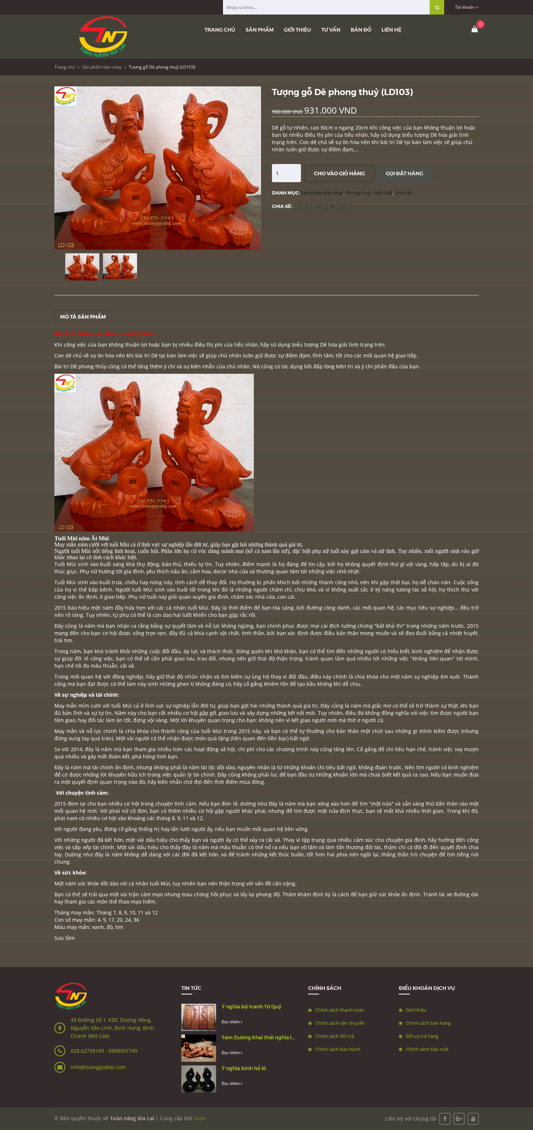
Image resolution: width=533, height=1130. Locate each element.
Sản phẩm (259, 29)
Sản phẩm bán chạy (101, 67)
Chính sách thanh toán (339, 1010)
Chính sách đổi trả (334, 1036)
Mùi (203, 607)
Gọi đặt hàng (404, 173)
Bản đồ (361, 29)
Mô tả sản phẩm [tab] (83, 316)
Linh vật (403, 192)
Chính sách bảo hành (337, 1049)
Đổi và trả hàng (422, 1036)
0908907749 (122, 1050)
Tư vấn (330, 29)
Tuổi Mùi (66, 564)
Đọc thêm (231, 1022)
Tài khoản (465, 7)
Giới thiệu (297, 29)
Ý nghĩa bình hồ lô (244, 1068)
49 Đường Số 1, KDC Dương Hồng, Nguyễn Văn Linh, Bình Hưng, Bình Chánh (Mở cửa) (112, 1027)
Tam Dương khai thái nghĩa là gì (261, 1037)
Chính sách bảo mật (427, 1049)
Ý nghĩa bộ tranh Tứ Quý (251, 1006)
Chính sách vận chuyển (340, 1023)
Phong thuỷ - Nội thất (369, 192)
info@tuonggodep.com (98, 1067)
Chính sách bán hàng (428, 1023)
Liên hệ (391, 29)
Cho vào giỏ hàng (339, 173)
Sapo (200, 1118)
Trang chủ (219, 29)
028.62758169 (88, 1050)
